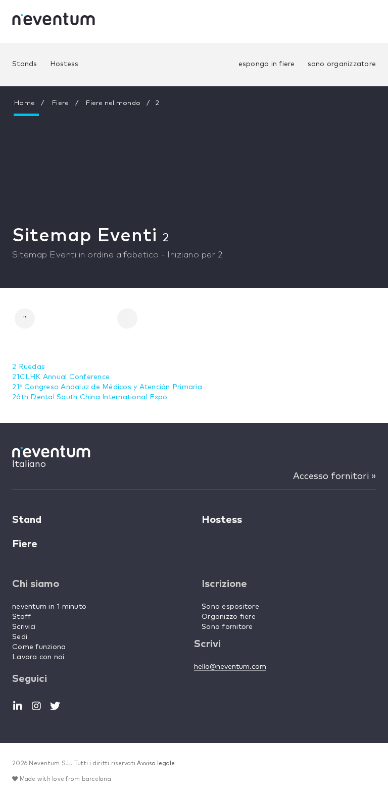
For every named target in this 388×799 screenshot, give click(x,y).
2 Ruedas (28, 366)
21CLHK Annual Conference (61, 377)
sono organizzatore (342, 64)
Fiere (60, 103)
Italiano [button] (29, 464)
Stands (24, 64)
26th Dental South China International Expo (90, 397)
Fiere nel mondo (113, 103)
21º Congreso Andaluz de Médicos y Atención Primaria (107, 387)
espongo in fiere (266, 64)
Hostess (64, 64)
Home (24, 103)
